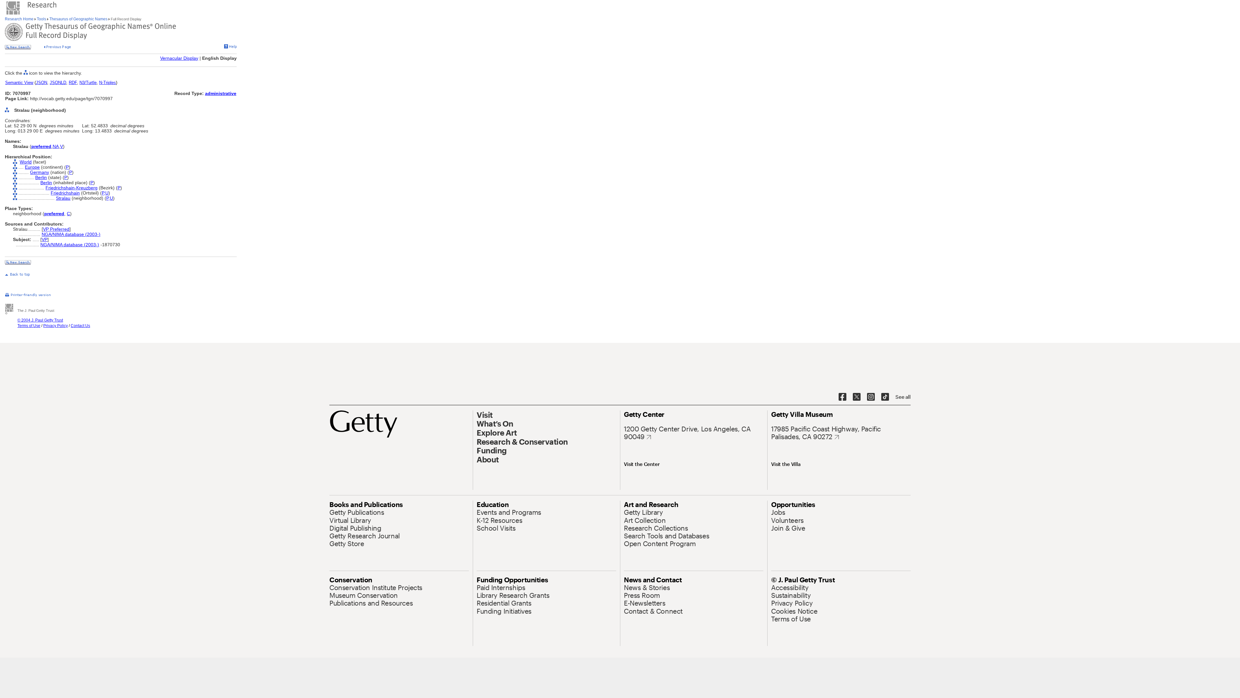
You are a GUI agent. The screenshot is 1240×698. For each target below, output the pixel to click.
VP (44, 239)
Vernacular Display (179, 58)
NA (56, 146)
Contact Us (80, 325)
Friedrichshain (65, 193)
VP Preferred (56, 229)
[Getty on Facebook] (842, 397)
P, (103, 193)
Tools (41, 19)
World (26, 161)
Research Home (20, 19)
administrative (220, 93)
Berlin (41, 177)
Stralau (63, 198)
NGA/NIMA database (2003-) (71, 234)
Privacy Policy (55, 325)
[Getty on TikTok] (885, 397)
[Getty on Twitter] (857, 397)
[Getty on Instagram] (871, 397)
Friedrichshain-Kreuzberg (72, 187)
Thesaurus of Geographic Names (78, 19)
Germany (39, 172)
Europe (32, 167)
